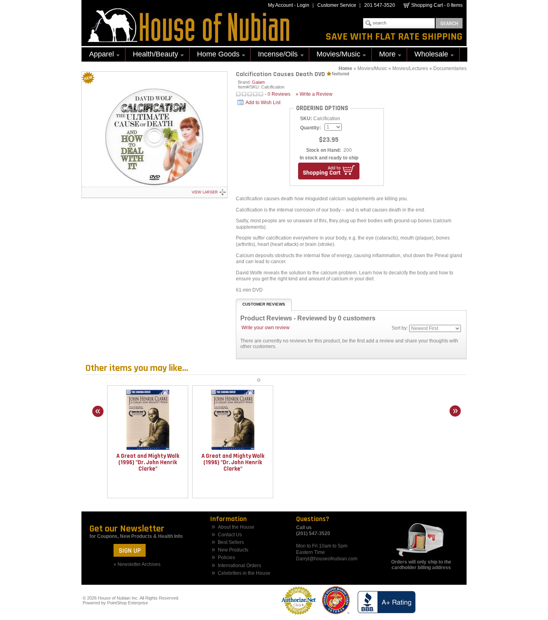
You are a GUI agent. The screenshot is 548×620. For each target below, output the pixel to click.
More (384, 55)
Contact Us (230, 534)
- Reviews (277, 94)
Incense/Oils (274, 55)
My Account (280, 5)
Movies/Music (334, 55)
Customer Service (336, 5)
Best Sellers (231, 542)
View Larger (205, 192)
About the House (236, 527)
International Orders (239, 565)
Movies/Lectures (410, 68)
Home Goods (214, 55)
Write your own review (266, 327)
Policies (226, 557)
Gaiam (258, 82)
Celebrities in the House (244, 573)
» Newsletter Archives (137, 564)
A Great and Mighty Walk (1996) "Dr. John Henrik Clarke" (147, 462)
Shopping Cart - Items (437, 5)
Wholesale (427, 55)
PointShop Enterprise (127, 602)
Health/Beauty (152, 55)
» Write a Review (314, 94)
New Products (233, 550)
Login (303, 5)
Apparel (98, 55)
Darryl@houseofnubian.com (326, 559)
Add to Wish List (263, 102)
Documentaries (450, 68)
